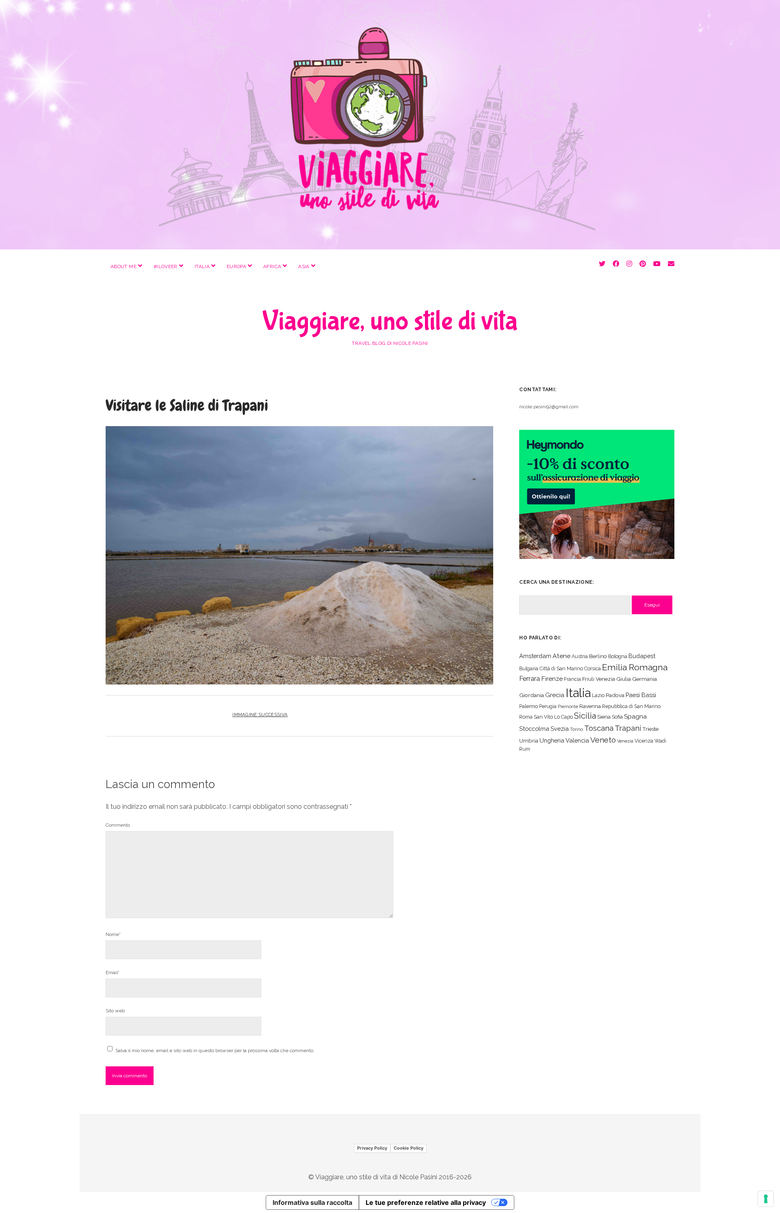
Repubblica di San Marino (631, 706)
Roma (526, 717)
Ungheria (552, 740)
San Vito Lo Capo (553, 717)
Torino (576, 729)
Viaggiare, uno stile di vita (390, 321)
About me (123, 266)
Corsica (592, 668)
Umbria (528, 740)
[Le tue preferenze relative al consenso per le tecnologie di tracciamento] (766, 1199)
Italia (202, 266)
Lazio (598, 695)
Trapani (628, 728)
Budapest (641, 655)
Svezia (559, 728)
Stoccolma (534, 728)
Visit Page (390, 124)
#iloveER (166, 266)
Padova (615, 695)
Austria (580, 656)
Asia (303, 266)
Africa (272, 266)
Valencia (577, 740)
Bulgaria (528, 668)
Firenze (552, 678)
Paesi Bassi (641, 694)
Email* (112, 972)
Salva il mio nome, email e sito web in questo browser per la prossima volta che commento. (214, 1050)
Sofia (617, 717)
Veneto (603, 739)
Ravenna (590, 706)
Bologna (617, 656)
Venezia (625, 741)
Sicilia (585, 716)
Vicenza (644, 741)
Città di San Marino (561, 668)
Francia (572, 679)
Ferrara (529, 678)
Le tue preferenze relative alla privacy (426, 1202)
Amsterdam (535, 655)
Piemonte (568, 706)
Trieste (650, 729)
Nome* (113, 934)
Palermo (528, 706)
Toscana (598, 727)
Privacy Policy (372, 1148)
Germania (644, 679)
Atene (561, 656)
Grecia (554, 695)
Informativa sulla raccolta (312, 1202)
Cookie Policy (408, 1148)
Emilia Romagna (634, 667)
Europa (236, 266)
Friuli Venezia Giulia (606, 679)
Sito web (115, 1011)
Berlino (598, 656)
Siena (604, 716)
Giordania (531, 695)
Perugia (548, 706)
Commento (118, 825)
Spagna (635, 716)
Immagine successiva (260, 714)
